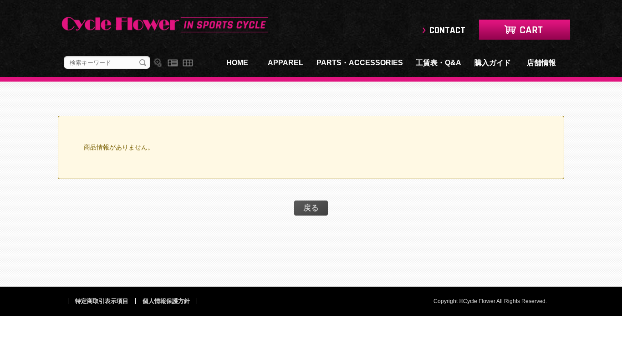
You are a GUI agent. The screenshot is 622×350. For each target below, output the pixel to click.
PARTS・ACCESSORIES (359, 63)
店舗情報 (541, 63)
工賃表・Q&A (438, 63)
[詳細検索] (157, 63)
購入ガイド (492, 63)
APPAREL (285, 63)
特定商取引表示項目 (101, 301)
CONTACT (447, 30)
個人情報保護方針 (166, 301)
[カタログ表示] (187, 63)
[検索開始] (142, 63)
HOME (237, 63)
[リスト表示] (172, 63)
